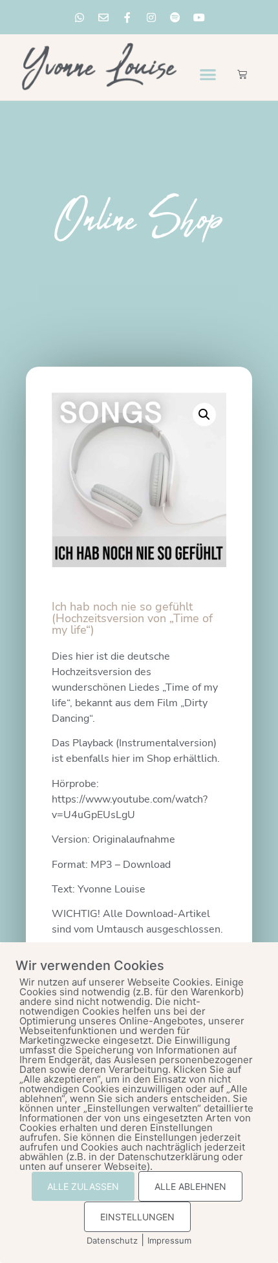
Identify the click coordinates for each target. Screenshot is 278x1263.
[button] (208, 74)
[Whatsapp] (79, 17)
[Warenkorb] (242, 74)
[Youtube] (199, 17)
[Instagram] (151, 17)
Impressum (169, 1240)
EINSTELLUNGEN (137, 1216)
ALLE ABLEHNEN (190, 1186)
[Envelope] (103, 17)
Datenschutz (112, 1240)
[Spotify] (175, 17)
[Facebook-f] (127, 17)
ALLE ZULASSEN (83, 1186)
